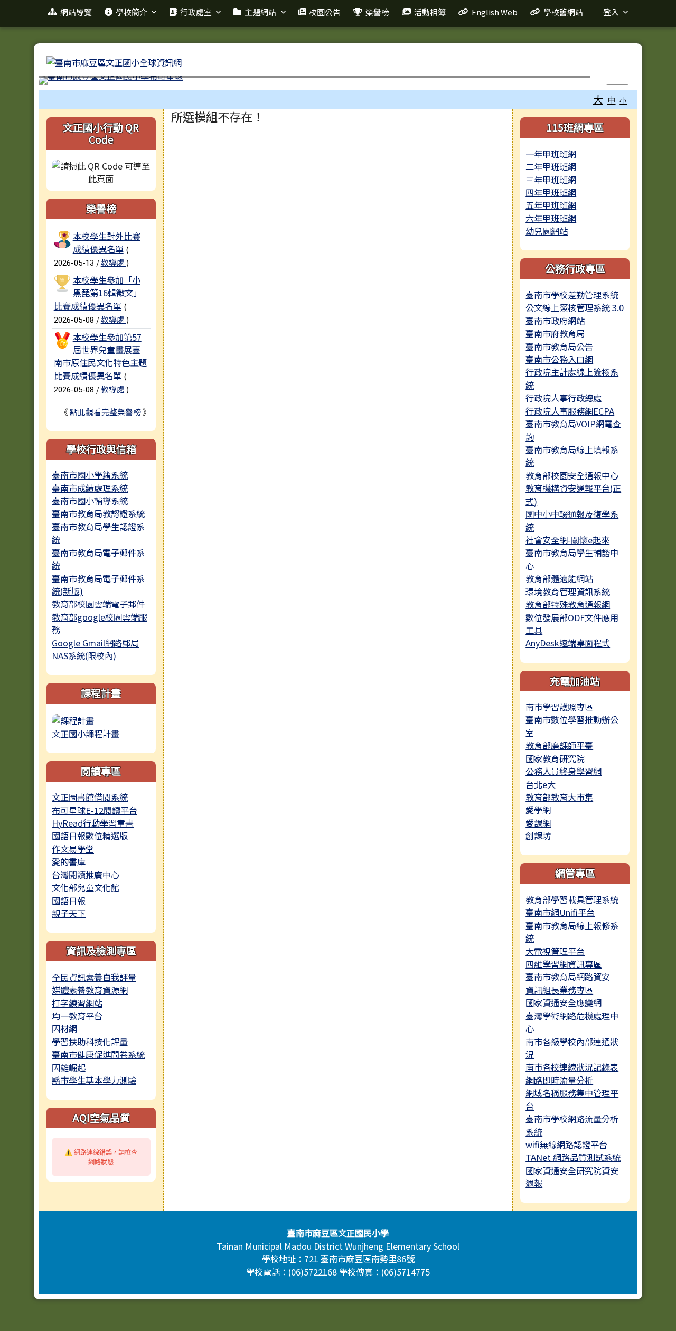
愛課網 (538, 823)
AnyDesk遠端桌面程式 (567, 642)
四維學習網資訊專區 (563, 964)
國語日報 (69, 900)
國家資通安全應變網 (563, 1002)
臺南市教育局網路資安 (567, 976)
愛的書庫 (69, 861)
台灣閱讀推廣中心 (85, 874)
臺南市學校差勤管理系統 (571, 294)
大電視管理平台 (555, 951)
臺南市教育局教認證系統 (98, 513)
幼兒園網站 (546, 230)
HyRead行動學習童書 (93, 823)
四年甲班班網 (550, 192)
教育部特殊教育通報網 (567, 604)
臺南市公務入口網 (559, 359)
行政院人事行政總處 (563, 397)
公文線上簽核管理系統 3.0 (574, 307)
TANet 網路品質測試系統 (573, 1157)
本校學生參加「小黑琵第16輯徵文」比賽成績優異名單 (98, 293)
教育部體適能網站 (559, 578)
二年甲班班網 (550, 166)
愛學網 (538, 809)
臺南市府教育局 (555, 333)
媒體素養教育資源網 (90, 989)
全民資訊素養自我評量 (94, 977)
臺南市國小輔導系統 (90, 500)
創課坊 (538, 835)
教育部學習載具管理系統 (571, 899)
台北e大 (540, 784)
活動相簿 (430, 11)
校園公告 (325, 11)
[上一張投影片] (64, 82)
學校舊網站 (563, 11)
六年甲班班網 (550, 218)
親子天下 (69, 913)
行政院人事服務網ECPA (569, 411)
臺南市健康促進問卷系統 (98, 1054)
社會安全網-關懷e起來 (567, 539)
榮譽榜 (377, 11)
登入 (611, 11)
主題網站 (260, 11)
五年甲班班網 (550, 205)
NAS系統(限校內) (84, 655)
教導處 (113, 262)
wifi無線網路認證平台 (566, 1144)
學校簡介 (131, 11)
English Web (495, 11)
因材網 (64, 1028)
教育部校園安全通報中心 (571, 475)
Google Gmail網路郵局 (95, 642)
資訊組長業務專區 (559, 989)
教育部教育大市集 (559, 797)
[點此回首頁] (338, 80)
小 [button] (623, 100)
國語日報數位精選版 (90, 835)
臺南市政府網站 (555, 320)
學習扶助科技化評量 (90, 1041)
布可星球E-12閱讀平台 (94, 810)
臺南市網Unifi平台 (560, 912)
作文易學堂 (73, 848)
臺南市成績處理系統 (90, 488)
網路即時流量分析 (559, 1080)
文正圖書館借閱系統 (90, 797)
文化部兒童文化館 (85, 887)
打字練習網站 (77, 1003)
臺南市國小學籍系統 (90, 474)
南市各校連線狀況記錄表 (571, 1067)
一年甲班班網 (550, 153)
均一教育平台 (77, 1015)
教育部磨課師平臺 (559, 745)
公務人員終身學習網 (563, 771)
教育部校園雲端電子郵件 (98, 603)
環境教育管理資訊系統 (567, 591)
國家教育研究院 (555, 758)
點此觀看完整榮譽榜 (105, 411)
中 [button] (611, 99)
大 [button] (598, 99)
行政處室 (196, 11)
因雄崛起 (69, 1067)
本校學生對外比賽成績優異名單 (106, 242)
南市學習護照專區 (559, 706)
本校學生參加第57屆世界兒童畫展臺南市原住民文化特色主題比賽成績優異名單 (100, 356)
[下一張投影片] (612, 82)
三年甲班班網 (550, 179)
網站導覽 (76, 11)
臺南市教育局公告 (559, 346)
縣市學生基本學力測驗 (94, 1080)
